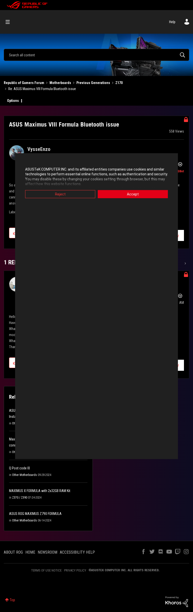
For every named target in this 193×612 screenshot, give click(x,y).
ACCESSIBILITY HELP (77, 552)
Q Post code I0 (19, 468)
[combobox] (96, 55)
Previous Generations (93, 83)
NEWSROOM (47, 552)
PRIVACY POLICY (75, 570)
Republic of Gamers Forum (24, 83)
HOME (30, 552)
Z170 (119, 83)
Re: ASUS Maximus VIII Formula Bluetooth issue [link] (42, 89)
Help (172, 22)
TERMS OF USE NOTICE (46, 570)
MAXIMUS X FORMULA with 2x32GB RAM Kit (39, 491)
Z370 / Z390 (19, 497)
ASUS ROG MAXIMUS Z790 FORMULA (35, 514)
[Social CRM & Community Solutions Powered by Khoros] (176, 601)
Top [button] (12, 600)
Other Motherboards (24, 475)
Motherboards (60, 83)
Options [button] (13, 101)
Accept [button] (133, 194)
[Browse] (10, 22)
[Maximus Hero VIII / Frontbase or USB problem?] (184, 263)
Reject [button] (60, 194)
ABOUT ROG (13, 552)
